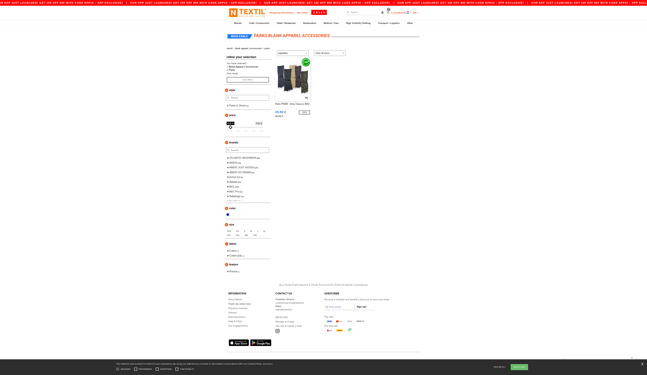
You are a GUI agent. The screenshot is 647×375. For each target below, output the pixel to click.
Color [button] (232, 208)
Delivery (232, 312)
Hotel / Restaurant (286, 23)
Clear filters (247, 80)
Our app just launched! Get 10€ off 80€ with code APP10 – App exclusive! (193, 2)
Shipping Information (282, 12)
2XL (229, 235)
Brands (238, 23)
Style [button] (232, 90)
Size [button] (231, 224)
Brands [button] (233, 142)
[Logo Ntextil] (247, 13)
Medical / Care (331, 23)
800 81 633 (281, 317)
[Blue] (227, 214)
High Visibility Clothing (358, 23)
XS (237, 231)
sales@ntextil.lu (283, 309)
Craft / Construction (259, 23)
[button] (383, 12)
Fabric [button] (232, 243)
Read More (268, 364)
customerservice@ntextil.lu (289, 302)
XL (264, 231)
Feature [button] (233, 264)
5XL (255, 235)
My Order (302, 12)
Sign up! (361, 306)
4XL (246, 235)
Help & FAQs (235, 321)
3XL (238, 235)
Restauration (309, 23)
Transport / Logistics (389, 23)
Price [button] (232, 115)
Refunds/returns (236, 317)
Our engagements (238, 325)
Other (410, 23)
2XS (229, 231)
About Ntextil (235, 299)
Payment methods (238, 308)
